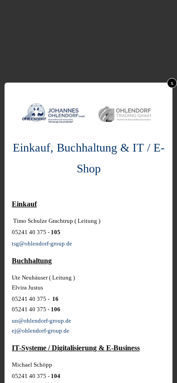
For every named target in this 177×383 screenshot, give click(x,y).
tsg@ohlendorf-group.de (42, 243)
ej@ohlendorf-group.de (40, 330)
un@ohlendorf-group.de (41, 320)
